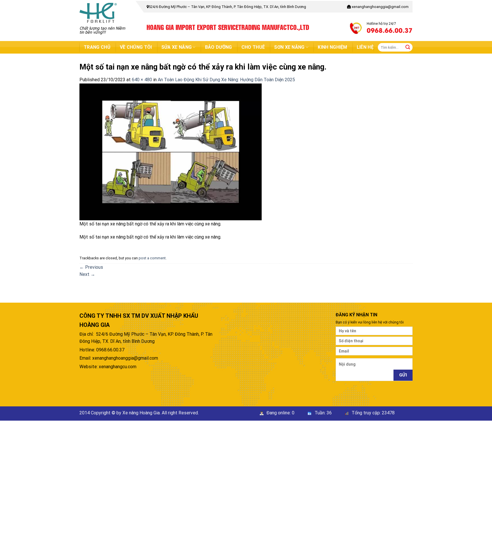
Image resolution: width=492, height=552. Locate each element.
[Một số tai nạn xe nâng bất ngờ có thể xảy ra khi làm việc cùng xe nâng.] (170, 151)
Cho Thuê (253, 47)
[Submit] (408, 47)
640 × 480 (142, 79)
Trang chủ (97, 47)
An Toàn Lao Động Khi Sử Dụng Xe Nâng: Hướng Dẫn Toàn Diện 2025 (226, 79)
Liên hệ (365, 47)
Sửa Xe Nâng (176, 47)
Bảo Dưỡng (218, 47)
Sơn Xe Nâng (289, 47)
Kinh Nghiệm (332, 47)
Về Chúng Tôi (136, 47)
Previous (91, 267)
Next (87, 274)
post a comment (152, 258)
